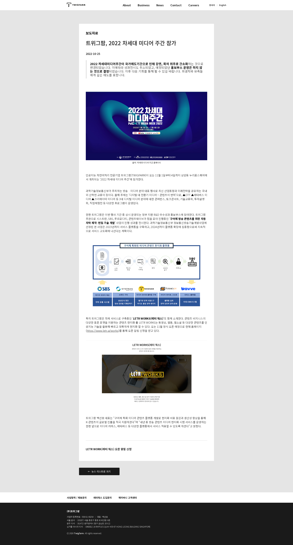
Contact (176, 5)
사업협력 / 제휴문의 (77, 497)
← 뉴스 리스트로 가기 (99, 471)
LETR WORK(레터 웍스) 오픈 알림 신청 (109, 449)
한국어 (212, 5)
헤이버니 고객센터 (128, 497)
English (222, 5)
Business (144, 5)
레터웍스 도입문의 (102, 497)
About (127, 5)
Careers (193, 5)
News (160, 5)
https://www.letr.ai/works (102, 331)
